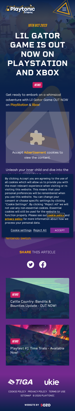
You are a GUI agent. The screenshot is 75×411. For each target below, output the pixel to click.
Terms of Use (57, 391)
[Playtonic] (20, 9)
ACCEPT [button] (60, 230)
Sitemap (26, 395)
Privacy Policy (38, 391)
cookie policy (56, 215)
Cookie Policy (17, 391)
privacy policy (14, 219)
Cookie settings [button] (21, 230)
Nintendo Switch (18, 238)
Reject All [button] (40, 230)
